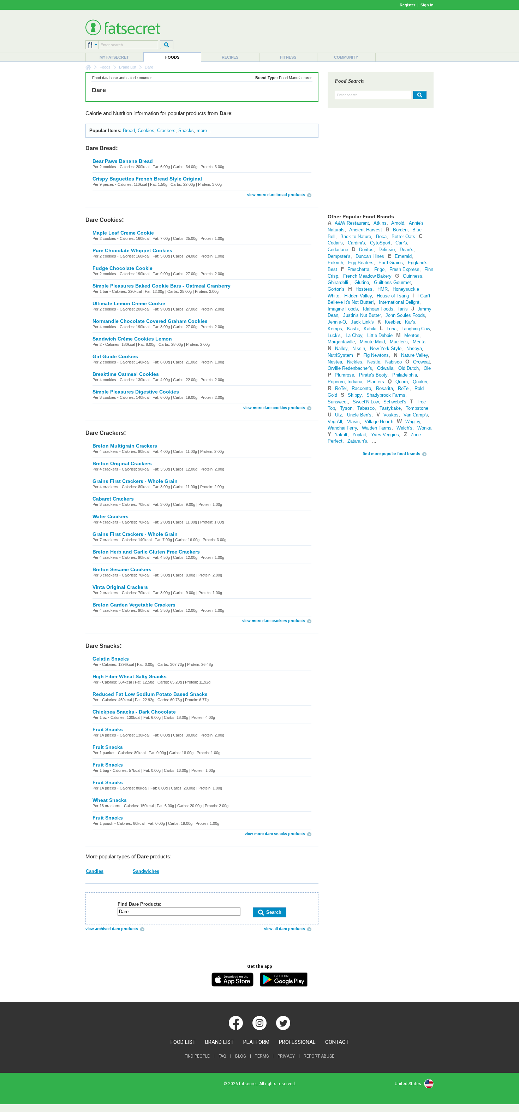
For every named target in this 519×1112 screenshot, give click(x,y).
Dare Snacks (102, 646)
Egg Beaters (361, 262)
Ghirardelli (339, 282)
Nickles (354, 362)
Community (346, 57)
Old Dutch (408, 368)
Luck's (334, 335)
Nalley (341, 348)
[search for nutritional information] (418, 95)
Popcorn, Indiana (345, 381)
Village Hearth (379, 421)
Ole (427, 368)
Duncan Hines (370, 256)
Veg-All (335, 421)
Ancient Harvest (365, 229)
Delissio (386, 249)
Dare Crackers (104, 433)
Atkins (380, 223)
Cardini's (356, 243)
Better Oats (403, 236)
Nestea (335, 362)
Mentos (411, 335)
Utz (338, 415)
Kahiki (370, 328)
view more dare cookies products (274, 408)
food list (183, 1042)
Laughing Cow (415, 328)
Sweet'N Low (365, 401)
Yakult (341, 434)
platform (256, 1042)
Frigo (379, 269)
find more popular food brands (391, 453)
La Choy (354, 335)
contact (337, 1042)
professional (297, 1042)
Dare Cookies (103, 220)
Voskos (391, 415)
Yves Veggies (385, 434)
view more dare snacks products (275, 834)
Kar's (410, 322)
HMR (382, 289)
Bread (129, 130)
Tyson (346, 408)
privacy (286, 1056)
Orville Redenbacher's (350, 368)
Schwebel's (394, 401)
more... (204, 130)
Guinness (412, 276)
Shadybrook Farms (385, 395)
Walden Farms (377, 428)
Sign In (427, 5)
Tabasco (366, 408)
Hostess (364, 289)
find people (197, 1056)
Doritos (366, 249)
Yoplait (359, 434)
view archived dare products (111, 929)
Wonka (424, 428)
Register (407, 5)
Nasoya (414, 348)
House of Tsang (393, 295)
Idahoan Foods (378, 309)
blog (240, 1056)
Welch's (404, 428)
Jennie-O (337, 322)
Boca (381, 236)
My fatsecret (114, 57)
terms (262, 1056)
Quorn (401, 381)
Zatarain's (357, 441)
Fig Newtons (376, 355)
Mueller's (399, 341)
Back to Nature (355, 236)
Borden (400, 229)
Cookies (146, 130)
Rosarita (384, 388)
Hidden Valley (358, 295)
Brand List (127, 67)
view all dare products (284, 929)
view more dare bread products (276, 195)
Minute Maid (372, 341)
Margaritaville (341, 341)
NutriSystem (340, 355)
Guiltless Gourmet (392, 282)
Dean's (406, 249)
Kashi (353, 328)
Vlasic (353, 421)
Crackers (166, 130)
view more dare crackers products (273, 621)
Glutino (361, 282)
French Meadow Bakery (367, 276)
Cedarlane (338, 249)
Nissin (358, 348)
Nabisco (393, 362)
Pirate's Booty (373, 375)
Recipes (230, 57)
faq (222, 1056)
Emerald (403, 256)
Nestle (373, 362)
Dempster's (339, 256)
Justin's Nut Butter (362, 315)
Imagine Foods (343, 309)
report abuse (319, 1056)
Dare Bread (100, 148)
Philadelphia (404, 375)
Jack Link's (362, 322)
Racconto (361, 388)
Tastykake (390, 408)
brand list (219, 1042)
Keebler (392, 322)
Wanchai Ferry (342, 428)
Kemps (335, 328)
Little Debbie (380, 335)
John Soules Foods (405, 315)
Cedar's (335, 243)
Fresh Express (404, 269)
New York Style (385, 348)
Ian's (403, 309)
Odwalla (385, 368)
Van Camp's (416, 415)
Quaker (420, 381)
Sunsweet (338, 401)
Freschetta (358, 269)
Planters (375, 381)
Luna (391, 328)
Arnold (397, 223)
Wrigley (412, 421)
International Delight (399, 302)
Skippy (355, 395)
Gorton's (336, 289)
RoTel (341, 388)
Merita (419, 341)
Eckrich (335, 262)
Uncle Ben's (359, 415)
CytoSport (380, 243)
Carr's (401, 243)
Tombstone (417, 408)
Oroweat (421, 362)
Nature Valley (414, 355)
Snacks (186, 130)
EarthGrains (390, 262)
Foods (172, 57)
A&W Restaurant (352, 223)
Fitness (288, 57)
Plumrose (344, 375)
